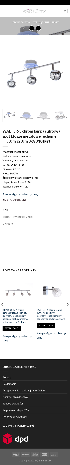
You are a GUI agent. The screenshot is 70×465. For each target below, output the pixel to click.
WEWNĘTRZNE (41, 22)
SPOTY (55, 22)
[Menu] (5, 11)
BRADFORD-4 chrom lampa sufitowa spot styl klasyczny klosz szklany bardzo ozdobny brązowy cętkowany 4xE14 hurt (15, 316)
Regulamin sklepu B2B (16, 410)
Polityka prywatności (15, 416)
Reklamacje (9, 383)
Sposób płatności (13, 403)
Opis (5, 210)
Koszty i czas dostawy (15, 396)
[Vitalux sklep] (34, 11)
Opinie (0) (8, 223)
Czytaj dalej (12, 328)
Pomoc (7, 377)
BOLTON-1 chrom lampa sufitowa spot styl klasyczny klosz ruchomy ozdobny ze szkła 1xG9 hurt (51, 314)
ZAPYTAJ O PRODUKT (14, 200)
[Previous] (8, 74)
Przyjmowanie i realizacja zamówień (24, 390)
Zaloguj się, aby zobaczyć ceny (20, 194)
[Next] (62, 74)
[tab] (35, 210)
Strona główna (21, 22)
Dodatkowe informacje (18, 217)
